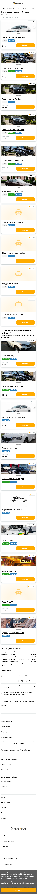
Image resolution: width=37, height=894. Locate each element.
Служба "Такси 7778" (9, 571)
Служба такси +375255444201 (12, 510)
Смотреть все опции (19, 743)
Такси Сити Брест (8, 540)
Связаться (25, 45)
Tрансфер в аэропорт (9, 448)
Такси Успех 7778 (8, 602)
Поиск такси (12, 8)
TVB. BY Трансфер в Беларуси (13, 479)
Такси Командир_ (8, 356)
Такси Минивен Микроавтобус (12, 68)
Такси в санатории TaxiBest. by (12, 99)
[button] (34, 27)
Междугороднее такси (10, 284)
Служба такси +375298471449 (12, 191)
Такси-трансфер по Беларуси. (12, 222)
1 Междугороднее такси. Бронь (13, 160)
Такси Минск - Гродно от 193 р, (12, 314)
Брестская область (23, 8)
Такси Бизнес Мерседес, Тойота (13, 130)
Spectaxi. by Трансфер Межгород (13, 37)
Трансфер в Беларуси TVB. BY (13, 633)
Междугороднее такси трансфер (13, 253)
